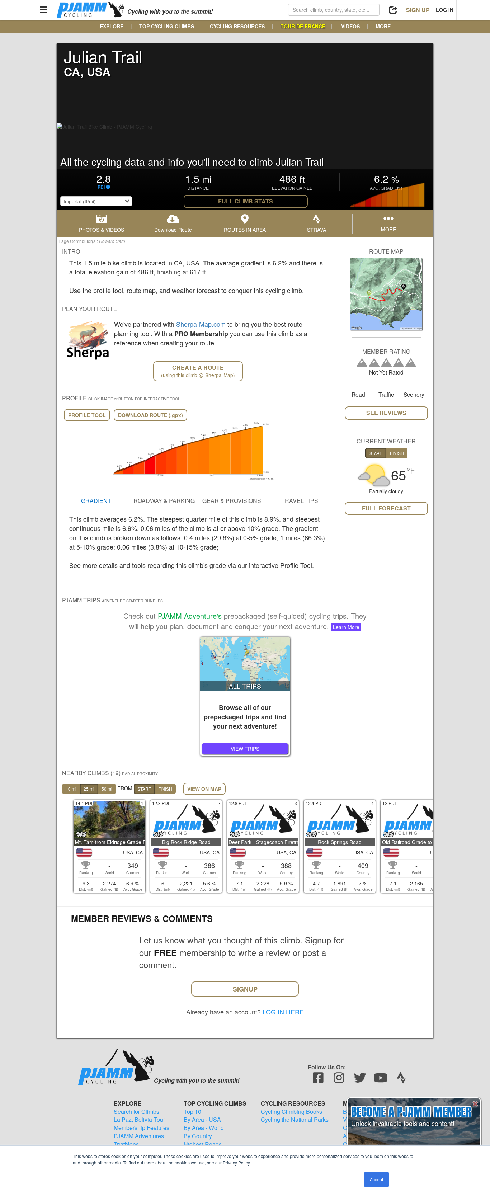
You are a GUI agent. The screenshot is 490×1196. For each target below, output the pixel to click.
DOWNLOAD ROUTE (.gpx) (150, 415)
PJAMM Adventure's (190, 616)
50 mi (107, 789)
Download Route (173, 229)
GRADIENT (96, 500)
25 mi (89, 789)
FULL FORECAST (386, 508)
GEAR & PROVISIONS (231, 500)
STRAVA (316, 229)
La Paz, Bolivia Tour (139, 1120)
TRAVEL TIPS (299, 500)
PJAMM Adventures (139, 1136)
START (144, 789)
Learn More (346, 627)
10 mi (71, 789)
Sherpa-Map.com (201, 324)
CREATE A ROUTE (198, 371)
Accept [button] (376, 1179)
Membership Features (141, 1128)
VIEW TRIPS (245, 748)
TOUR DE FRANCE (303, 26)
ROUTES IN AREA (245, 229)
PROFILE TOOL (87, 415)
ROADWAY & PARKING (164, 500)
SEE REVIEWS (386, 413)
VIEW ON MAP (204, 788)
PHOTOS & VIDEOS (101, 229)
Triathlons (126, 1144)
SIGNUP (245, 989)
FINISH (165, 789)
